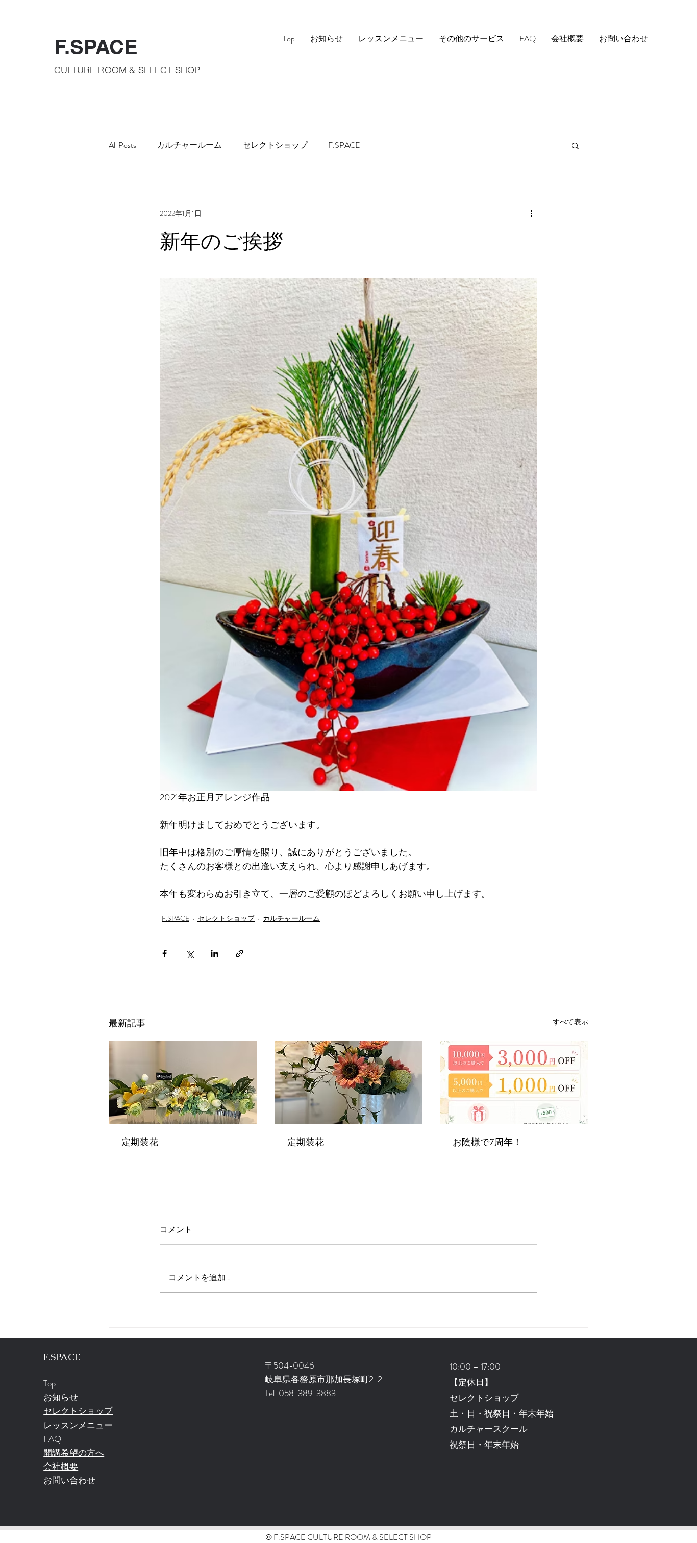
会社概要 (60, 1466)
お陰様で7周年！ (487, 1142)
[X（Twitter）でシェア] (189, 953)
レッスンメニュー (78, 1425)
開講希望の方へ (73, 1453)
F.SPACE (96, 47)
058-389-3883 (307, 1393)
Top (49, 1383)
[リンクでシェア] (239, 953)
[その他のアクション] (531, 213)
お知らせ (60, 1397)
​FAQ (52, 1439)
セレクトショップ (275, 145)
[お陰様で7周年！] (514, 1082)
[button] (575, 145)
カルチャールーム (189, 145)
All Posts (122, 145)
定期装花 (139, 1142)
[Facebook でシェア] (164, 953)
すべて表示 (570, 1022)
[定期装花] (183, 1082)
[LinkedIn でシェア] (214, 953)
